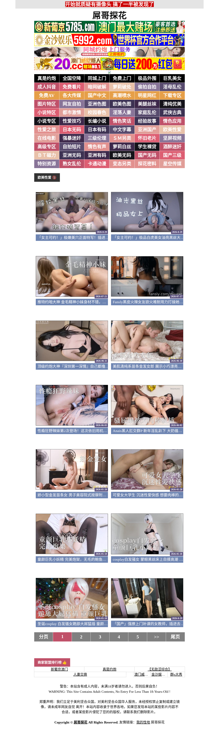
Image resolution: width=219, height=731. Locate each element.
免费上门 (122, 78)
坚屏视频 (172, 138)
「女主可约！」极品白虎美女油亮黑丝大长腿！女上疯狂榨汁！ (165, 237)
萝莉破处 (122, 87)
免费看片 (72, 87)
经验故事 (147, 121)
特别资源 (46, 163)
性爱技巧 (72, 121)
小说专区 (46, 121)
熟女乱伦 (72, 163)
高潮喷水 (122, 95)
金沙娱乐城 (160, 674)
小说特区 (46, 112)
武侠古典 (172, 112)
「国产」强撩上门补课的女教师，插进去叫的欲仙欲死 (158, 624)
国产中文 (97, 95)
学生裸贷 (147, 146)
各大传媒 (72, 95)
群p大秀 (176, 674)
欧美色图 (122, 104)
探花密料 (147, 163)
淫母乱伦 (172, 87)
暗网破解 (97, 87)
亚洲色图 (97, 104)
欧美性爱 (172, 129)
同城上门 (97, 78)
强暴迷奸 (72, 138)
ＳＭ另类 (122, 138)
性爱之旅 (46, 129)
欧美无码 (122, 155)
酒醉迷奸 (172, 146)
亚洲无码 (72, 155)
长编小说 (97, 121)
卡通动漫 (97, 163)
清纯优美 (172, 104)
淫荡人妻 (122, 112)
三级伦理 (97, 138)
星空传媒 (172, 163)
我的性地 (143, 722)
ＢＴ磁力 (46, 155)
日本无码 (72, 129)
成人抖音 (46, 87)
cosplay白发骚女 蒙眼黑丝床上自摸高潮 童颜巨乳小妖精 (159, 559)
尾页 (175, 636)
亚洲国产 (147, 129)
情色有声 (97, 146)
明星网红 (147, 95)
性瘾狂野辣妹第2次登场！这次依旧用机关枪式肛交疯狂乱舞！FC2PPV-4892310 (102, 431)
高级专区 (46, 146)
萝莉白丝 (122, 146)
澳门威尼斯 (142, 674)
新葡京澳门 (59, 669)
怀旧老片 (147, 138)
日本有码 (97, 129)
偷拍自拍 (147, 87)
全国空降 (72, 78)
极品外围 (147, 78)
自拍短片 (72, 146)
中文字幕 (122, 129)
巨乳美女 (172, 78)
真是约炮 (46, 78)
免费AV (47, 95)
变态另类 (122, 163)
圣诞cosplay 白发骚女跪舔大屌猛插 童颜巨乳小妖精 (80, 624)
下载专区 (172, 95)
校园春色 (97, 112)
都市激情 (72, 112)
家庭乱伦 (147, 112)
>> (156, 636)
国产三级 (172, 155)
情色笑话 (122, 121)
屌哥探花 (109, 15)
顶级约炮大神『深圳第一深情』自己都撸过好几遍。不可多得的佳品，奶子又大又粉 (107, 366)
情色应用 (172, 121)
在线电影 (46, 138)
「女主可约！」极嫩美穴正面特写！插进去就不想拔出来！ (86, 237)
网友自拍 (72, 104)
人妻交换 (80, 674)
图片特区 (46, 104)
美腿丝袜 (147, 104)
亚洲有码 (97, 155)
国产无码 (147, 155)
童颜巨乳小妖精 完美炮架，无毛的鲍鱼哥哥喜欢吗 (79, 559)
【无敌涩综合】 (160, 669)
